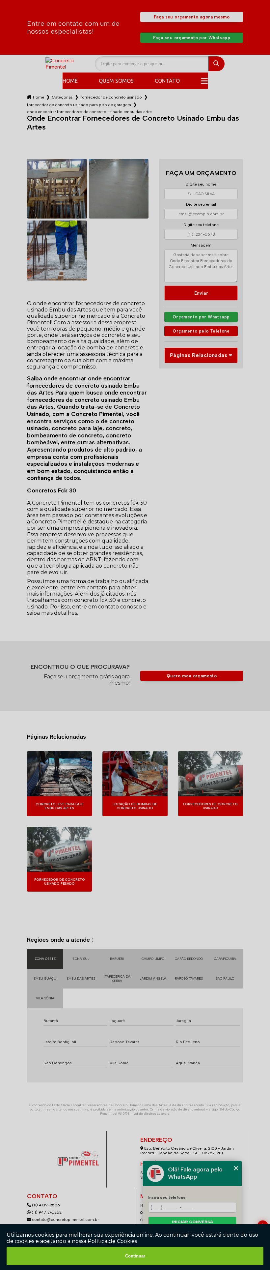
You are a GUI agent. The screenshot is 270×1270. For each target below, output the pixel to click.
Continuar (135, 1256)
